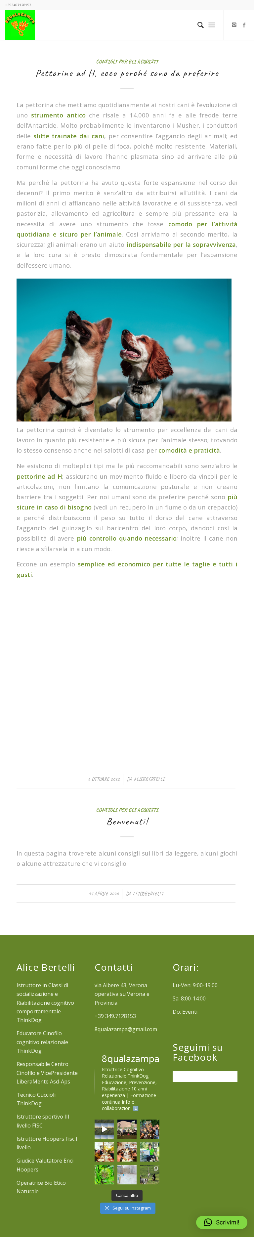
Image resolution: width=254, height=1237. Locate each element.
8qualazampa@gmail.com (126, 1029)
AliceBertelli (149, 779)
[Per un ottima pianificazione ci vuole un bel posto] (149, 1129)
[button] (221, 1222)
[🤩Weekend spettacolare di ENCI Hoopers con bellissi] (127, 1129)
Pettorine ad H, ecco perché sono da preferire (127, 72)
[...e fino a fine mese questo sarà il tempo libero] (127, 1174)
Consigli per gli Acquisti (127, 61)
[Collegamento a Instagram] (234, 25)
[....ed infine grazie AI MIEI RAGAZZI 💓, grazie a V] (104, 1152)
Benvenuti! (127, 821)
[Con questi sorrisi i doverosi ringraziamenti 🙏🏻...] (127, 1152)
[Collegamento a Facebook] (244, 25)
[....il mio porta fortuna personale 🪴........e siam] (104, 1174)
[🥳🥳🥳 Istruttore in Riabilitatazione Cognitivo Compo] (149, 1152)
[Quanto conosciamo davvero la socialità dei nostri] (104, 1129)
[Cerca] (197, 25)
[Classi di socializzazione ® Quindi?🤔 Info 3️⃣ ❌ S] (149, 1174)
